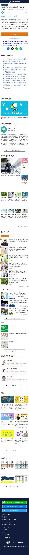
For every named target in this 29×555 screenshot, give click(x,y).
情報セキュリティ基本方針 (9, 519)
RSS (3, 532)
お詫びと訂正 (5, 535)
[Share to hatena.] (20, 48)
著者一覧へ (14, 385)
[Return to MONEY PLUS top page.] (14, 1)
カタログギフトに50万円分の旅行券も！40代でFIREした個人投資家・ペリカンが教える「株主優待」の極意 (14, 70)
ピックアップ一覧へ (15, 318)
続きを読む (14, 34)
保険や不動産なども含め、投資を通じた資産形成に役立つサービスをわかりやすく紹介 (14, 85)
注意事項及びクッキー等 (8, 524)
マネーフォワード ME (7, 537)
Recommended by (21, 226)
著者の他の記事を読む (14, 150)
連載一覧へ (14, 451)
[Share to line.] (16, 48)
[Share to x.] (12, 48)
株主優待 (3, 16)
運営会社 (4, 517)
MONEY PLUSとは (7, 514)
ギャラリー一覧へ (14, 486)
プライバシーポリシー (8, 522)
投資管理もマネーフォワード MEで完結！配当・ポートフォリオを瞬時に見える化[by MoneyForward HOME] (15, 43)
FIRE (15, 16)
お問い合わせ (5, 527)
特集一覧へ (14, 351)
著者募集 (4, 530)
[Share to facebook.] (8, 48)
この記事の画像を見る (14, 38)
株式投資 (10, 16)
